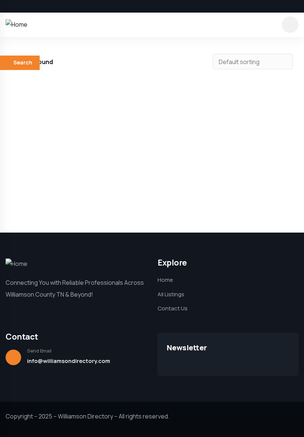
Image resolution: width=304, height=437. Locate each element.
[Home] (16, 24)
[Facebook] (8, 6)
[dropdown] (290, 24)
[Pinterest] (46, 6)
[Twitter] (20, 6)
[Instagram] (33, 6)
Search (22, 62)
